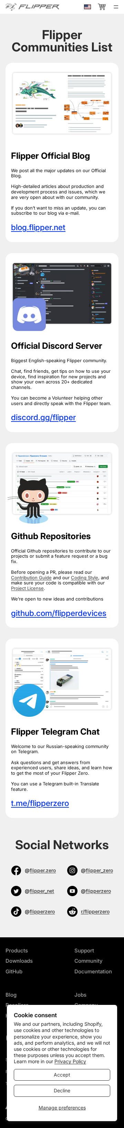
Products (17, 950)
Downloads (19, 961)
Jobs (80, 995)
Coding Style (84, 577)
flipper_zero (99, 870)
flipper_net (42, 891)
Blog (11, 995)
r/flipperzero (95, 911)
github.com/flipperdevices (58, 613)
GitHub (14, 971)
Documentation (93, 971)
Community (88, 961)
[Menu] (116, 7)
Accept (62, 1075)
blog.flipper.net (38, 227)
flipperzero (98, 891)
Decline (62, 1090)
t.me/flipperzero (40, 803)
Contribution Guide (31, 577)
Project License (27, 588)
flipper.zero (43, 870)
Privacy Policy (70, 1061)
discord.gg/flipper (43, 417)
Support (84, 950)
